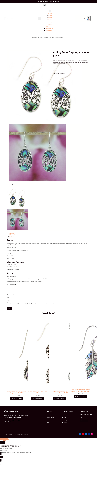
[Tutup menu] (44, 5)
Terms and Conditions (52, 420)
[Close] (2, 442)
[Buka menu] (39, 18)
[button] (84, 421)
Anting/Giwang (43, 37)
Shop (38, 37)
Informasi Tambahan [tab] (14, 234)
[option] (17, 198)
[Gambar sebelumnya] (8, 184)
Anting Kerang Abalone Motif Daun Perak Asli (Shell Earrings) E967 (80, 390)
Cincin (65, 417)
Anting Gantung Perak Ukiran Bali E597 (37, 392)
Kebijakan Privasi (51, 417)
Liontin (65, 425)
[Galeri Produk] (44, 116)
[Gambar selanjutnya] (12, 184)
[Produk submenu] (50, 11)
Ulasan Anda (10, 295)
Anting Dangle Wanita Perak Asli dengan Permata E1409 (16, 392)
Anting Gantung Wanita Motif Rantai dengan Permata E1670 (59, 392)
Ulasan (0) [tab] (11, 236)
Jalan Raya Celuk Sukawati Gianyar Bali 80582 (86, 416)
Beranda (34, 37)
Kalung (65, 422)
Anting (65, 415)
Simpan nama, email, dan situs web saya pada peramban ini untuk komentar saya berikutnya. (31, 303)
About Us (49, 415)
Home (47, 9)
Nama (8, 297)
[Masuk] (84, 18)
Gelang (65, 420)
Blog (48, 422)
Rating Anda (10, 284)
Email (8, 300)
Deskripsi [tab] (11, 233)
